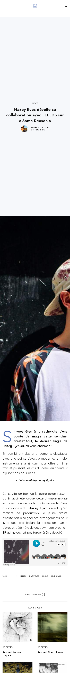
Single (45, 576)
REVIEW (9, 647)
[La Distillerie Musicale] (35, 5)
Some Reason (56, 576)
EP (16, 576)
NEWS (35, 103)
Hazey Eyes (34, 576)
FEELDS (23, 576)
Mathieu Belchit (41, 127)
